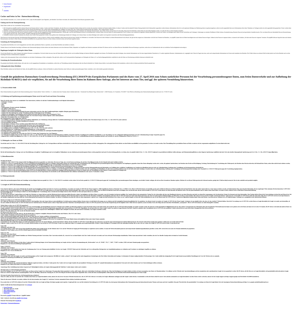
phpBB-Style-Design (22, 298)
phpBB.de (18, 300)
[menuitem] (6, 10)
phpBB (9, 295)
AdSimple (29, 284)
